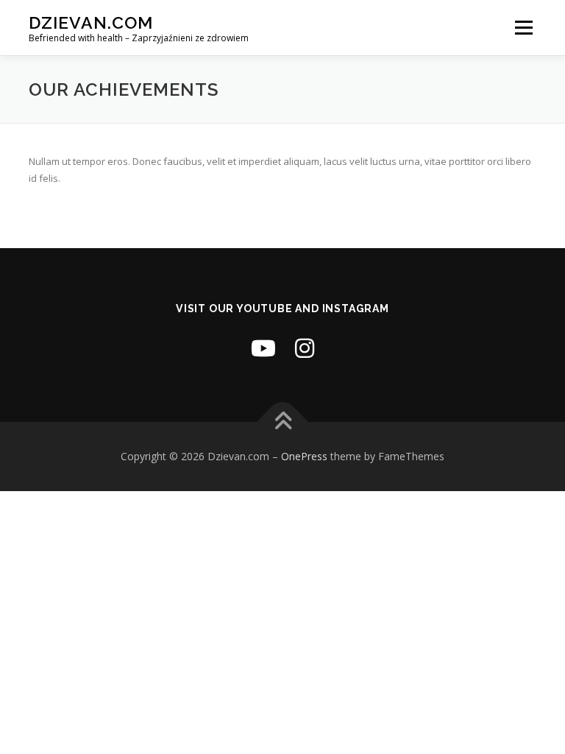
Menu (523, 27)
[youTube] (263, 348)
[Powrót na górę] (283, 422)
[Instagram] (304, 348)
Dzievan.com (91, 22)
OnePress (304, 456)
